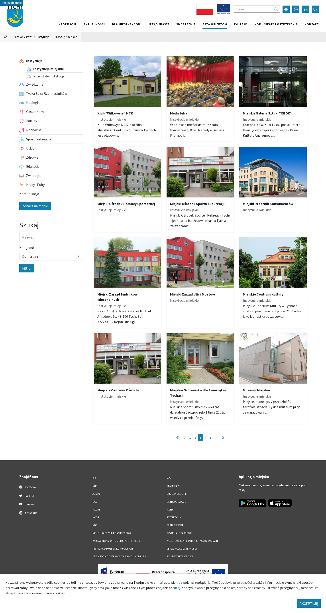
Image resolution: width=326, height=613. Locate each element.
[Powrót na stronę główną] (6, 37)
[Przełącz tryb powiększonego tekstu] (295, 9)
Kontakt (312, 24)
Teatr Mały (173, 486)
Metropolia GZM (176, 501)
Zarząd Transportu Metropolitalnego (116, 540)
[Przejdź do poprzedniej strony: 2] (184, 437)
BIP (94, 478)
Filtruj (26, 268)
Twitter (29, 495)
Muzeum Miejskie (177, 493)
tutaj (176, 587)
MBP (94, 486)
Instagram (30, 513)
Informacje (67, 24)
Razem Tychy (174, 517)
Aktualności (94, 24)
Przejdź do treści (11, 3)
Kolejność (26, 247)
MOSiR (95, 517)
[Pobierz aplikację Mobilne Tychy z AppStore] (280, 503)
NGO (95, 525)
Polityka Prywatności (180, 556)
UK (315, 9)
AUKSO (96, 493)
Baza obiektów (214, 24)
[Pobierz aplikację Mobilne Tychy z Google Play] (252, 503)
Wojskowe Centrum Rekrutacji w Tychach (192, 540)
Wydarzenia (186, 24)
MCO (95, 501)
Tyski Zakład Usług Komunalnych (112, 548)
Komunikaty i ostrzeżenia (276, 24)
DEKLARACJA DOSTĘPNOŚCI (182, 548)
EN (305, 9)
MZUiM (96, 509)
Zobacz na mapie (35, 206)
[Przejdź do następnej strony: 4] (216, 437)
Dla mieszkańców (126, 24)
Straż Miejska (175, 525)
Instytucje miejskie (66, 37)
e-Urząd (240, 24)
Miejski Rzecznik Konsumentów (111, 533)
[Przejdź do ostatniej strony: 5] (223, 437)
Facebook (30, 487)
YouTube (29, 504)
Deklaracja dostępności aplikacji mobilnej (119, 556)
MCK (169, 478)
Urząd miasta (158, 24)
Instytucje (43, 37)
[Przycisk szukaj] (276, 9)
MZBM (170, 509)
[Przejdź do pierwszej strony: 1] (177, 437)
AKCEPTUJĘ (309, 603)
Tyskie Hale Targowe (179, 533)
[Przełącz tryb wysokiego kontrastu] (286, 9)
